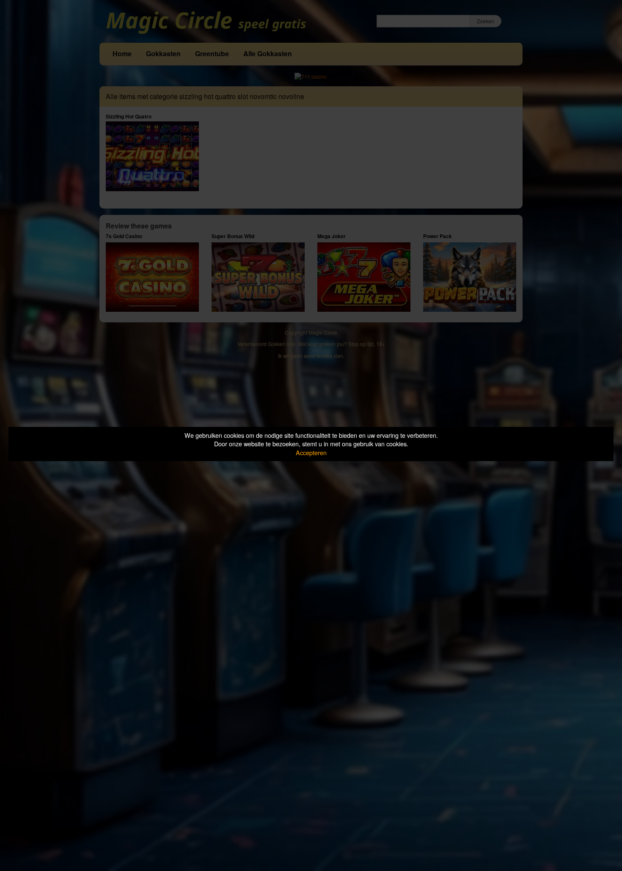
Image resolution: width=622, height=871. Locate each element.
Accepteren (311, 452)
